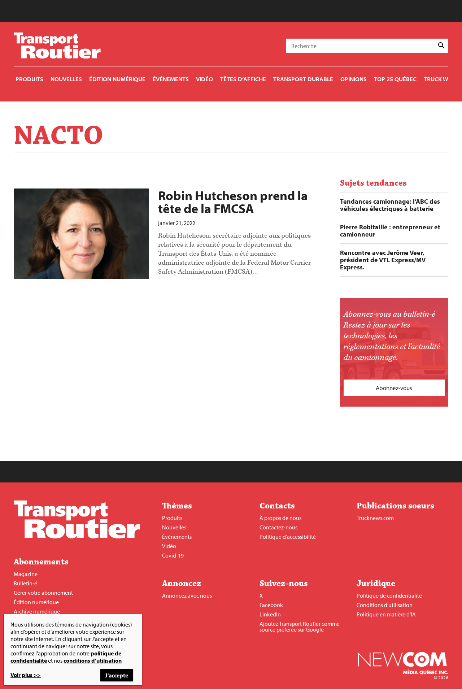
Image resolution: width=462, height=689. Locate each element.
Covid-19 (173, 555)
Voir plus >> (25, 675)
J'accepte (116, 675)
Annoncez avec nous (187, 595)
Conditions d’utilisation (385, 604)
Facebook (271, 604)
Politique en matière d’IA (386, 614)
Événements (177, 536)
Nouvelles (174, 527)
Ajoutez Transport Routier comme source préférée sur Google (300, 626)
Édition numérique (36, 602)
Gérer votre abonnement (43, 592)
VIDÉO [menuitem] (204, 79)
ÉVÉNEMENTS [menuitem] (171, 79)
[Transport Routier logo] (77, 536)
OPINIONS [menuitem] (353, 79)
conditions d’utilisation (93, 660)
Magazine (26, 573)
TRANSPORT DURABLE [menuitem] (303, 79)
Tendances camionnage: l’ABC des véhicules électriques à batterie (390, 205)
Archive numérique (37, 611)
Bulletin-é (25, 583)
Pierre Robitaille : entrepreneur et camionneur (390, 231)
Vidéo (169, 546)
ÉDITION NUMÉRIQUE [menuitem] (117, 79)
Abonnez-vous (394, 387)
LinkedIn (270, 614)
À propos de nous (280, 517)
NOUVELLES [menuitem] (66, 79)
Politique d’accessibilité (288, 536)
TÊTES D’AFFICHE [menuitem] (243, 79)
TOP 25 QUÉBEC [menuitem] (395, 79)
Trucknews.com (375, 517)
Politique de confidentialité (389, 595)
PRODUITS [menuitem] (29, 79)
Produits (172, 517)
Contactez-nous (278, 527)
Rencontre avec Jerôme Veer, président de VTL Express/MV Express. (383, 260)
